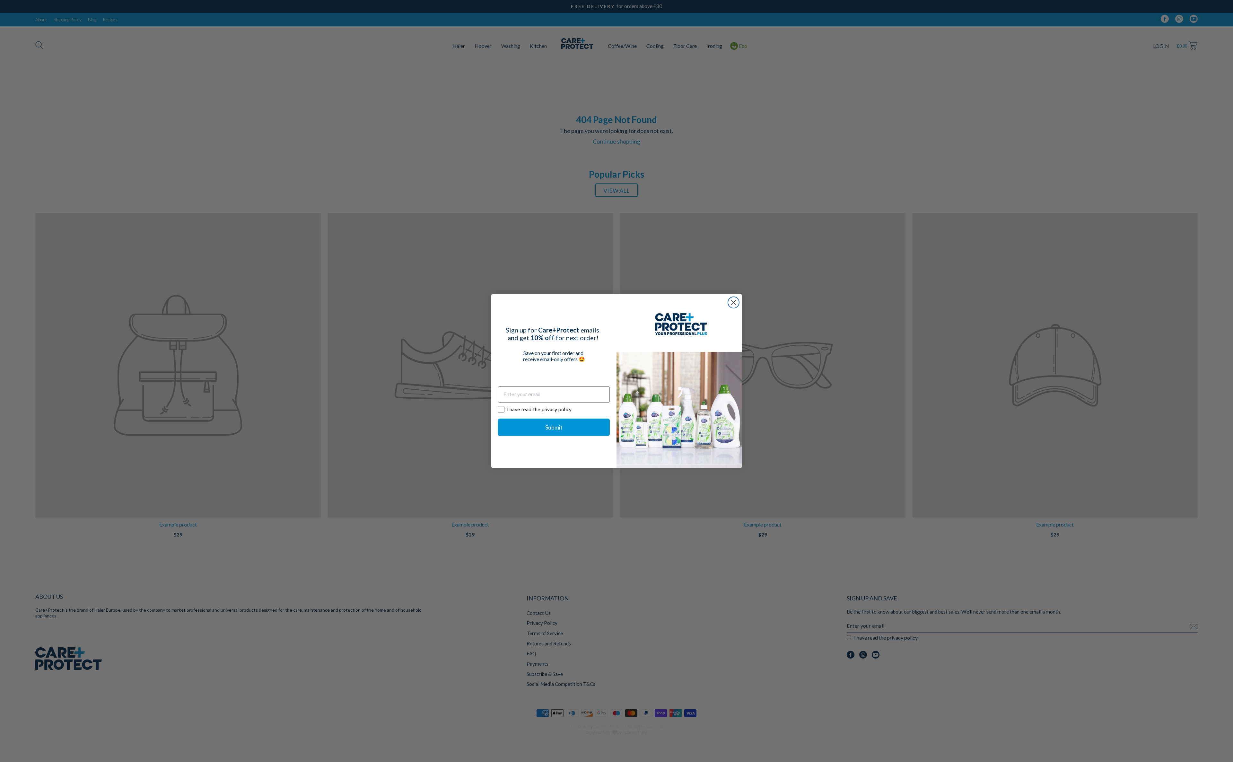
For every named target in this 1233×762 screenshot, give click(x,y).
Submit (554, 427)
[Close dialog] (733, 302)
